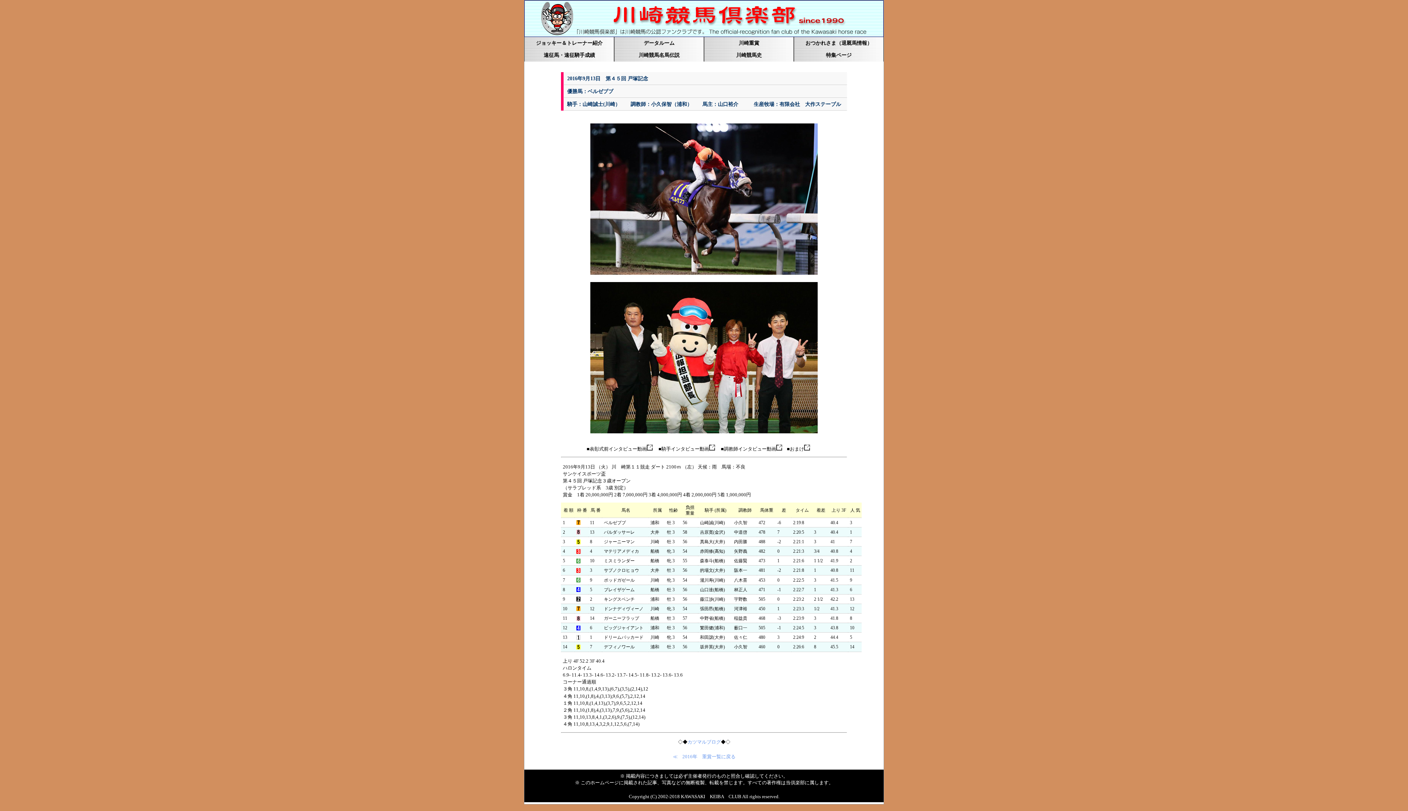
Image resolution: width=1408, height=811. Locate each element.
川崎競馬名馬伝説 (659, 55)
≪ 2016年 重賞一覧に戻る (704, 756)
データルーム (659, 43)
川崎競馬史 (749, 55)
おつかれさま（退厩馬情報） (839, 43)
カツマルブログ (704, 742)
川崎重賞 (749, 43)
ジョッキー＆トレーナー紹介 (569, 43)
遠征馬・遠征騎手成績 (569, 55)
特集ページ (839, 55)
